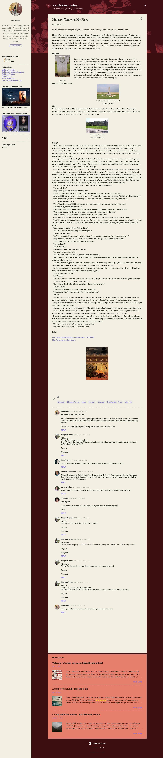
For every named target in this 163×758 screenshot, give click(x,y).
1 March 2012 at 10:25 (78, 605)
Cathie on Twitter (8, 74)
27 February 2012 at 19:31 (79, 460)
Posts (7, 59)
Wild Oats (128, 402)
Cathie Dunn (65, 411)
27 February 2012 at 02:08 (82, 435)
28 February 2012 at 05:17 (82, 582)
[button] (140, 19)
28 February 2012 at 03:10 (77, 498)
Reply (63, 430)
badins (102, 747)
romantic (92, 402)
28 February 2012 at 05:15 (82, 561)
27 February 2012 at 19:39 (85, 472)
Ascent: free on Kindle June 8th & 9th (70, 688)
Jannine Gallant (66, 487)
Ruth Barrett (65, 460)
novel (84, 402)
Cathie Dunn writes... (66, 5)
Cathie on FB (7, 76)
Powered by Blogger (98, 743)
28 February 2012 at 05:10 (82, 518)
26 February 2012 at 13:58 (79, 411)
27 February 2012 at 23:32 (81, 487)
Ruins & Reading (8, 78)
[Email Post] (58, 398)
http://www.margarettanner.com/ (64, 340)
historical (61, 402)
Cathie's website (8, 70)
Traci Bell (64, 498)
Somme (101, 402)
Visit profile (16, 46)
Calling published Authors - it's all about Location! (76, 714)
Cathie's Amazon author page (13, 72)
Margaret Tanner (73, 402)
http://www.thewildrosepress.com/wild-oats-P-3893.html (73, 337)
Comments (9, 61)
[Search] (145, 6)
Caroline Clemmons (68, 472)
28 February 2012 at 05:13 (82, 539)
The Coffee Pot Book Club (12, 80)
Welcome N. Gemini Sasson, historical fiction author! (77, 663)
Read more (137, 682)
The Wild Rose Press (114, 402)
